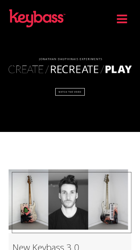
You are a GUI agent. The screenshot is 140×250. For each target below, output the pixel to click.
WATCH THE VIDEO (70, 92)
